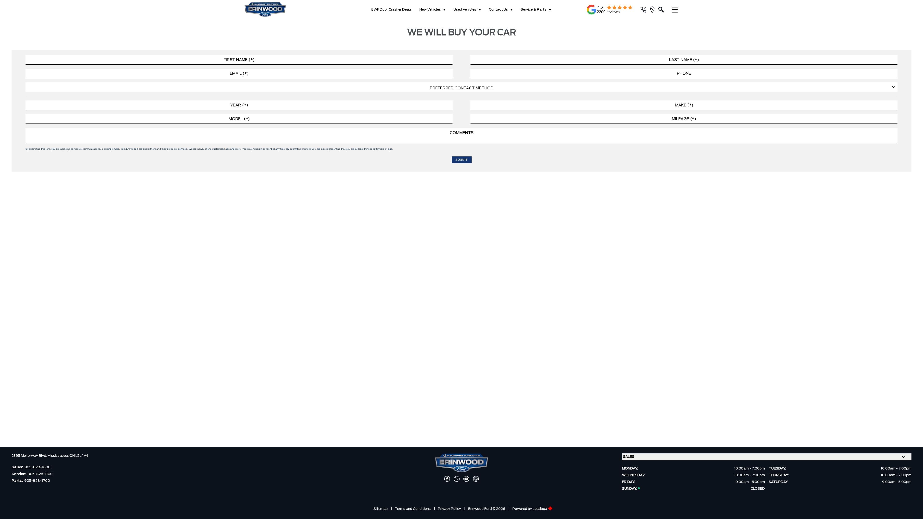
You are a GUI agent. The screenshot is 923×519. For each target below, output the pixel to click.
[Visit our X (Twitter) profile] (457, 479)
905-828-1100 (40, 474)
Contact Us (498, 9)
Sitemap (381, 509)
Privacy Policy (449, 509)
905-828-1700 (37, 480)
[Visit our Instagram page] (476, 479)
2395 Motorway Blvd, (30, 455)
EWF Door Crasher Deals (391, 9)
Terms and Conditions (413, 509)
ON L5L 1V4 (78, 455)
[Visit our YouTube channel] (466, 479)
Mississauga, (58, 455)
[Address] (654, 9)
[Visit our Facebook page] (447, 479)
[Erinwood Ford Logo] (277, 9)
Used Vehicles (465, 9)
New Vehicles (430, 9)
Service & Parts (533, 9)
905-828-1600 (37, 467)
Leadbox (540, 509)
